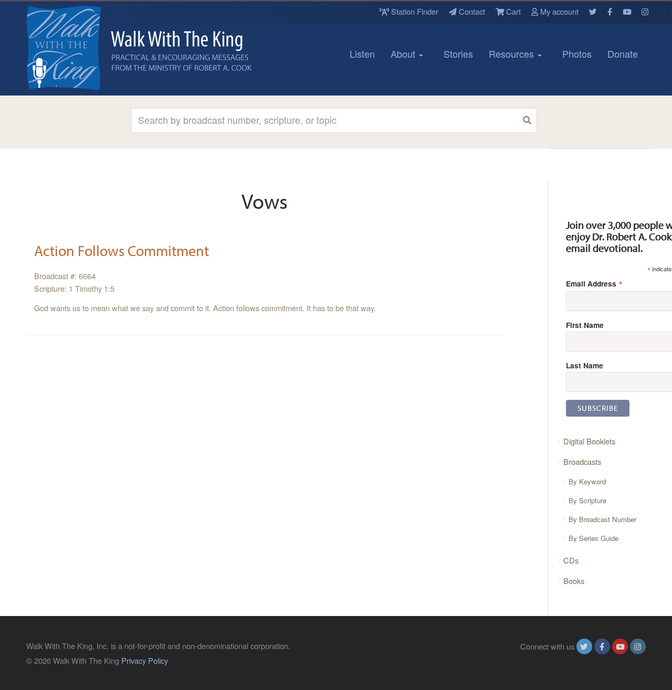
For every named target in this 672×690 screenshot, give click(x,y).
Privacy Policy (144, 660)
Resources (513, 53)
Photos (577, 53)
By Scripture (587, 500)
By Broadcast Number (602, 519)
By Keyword (587, 481)
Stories (458, 53)
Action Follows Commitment (121, 250)
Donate (622, 53)
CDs (571, 560)
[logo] (73, 48)
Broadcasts (582, 461)
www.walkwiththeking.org (603, 660)
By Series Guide (593, 538)
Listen (362, 53)
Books (573, 580)
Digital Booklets (589, 441)
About (404, 53)
